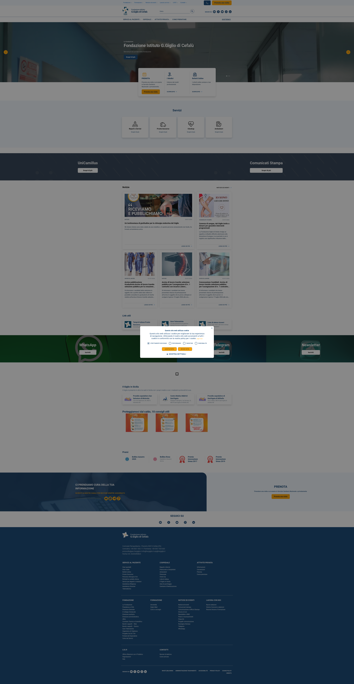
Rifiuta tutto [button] (185, 349)
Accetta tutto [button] (169, 349)
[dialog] (177, 342)
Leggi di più (200, 338)
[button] (177, 354)
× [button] (211, 328)
